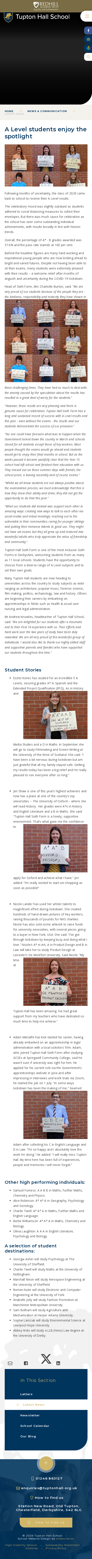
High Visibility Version (21, 1545)
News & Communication (47, 111)
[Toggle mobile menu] (86, 16)
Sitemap (31, 1548)
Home (9, 111)
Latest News (14, 113)
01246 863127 (49, 1478)
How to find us (49, 1498)
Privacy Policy (56, 1548)
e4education (65, 1538)
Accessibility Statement (62, 1545)
